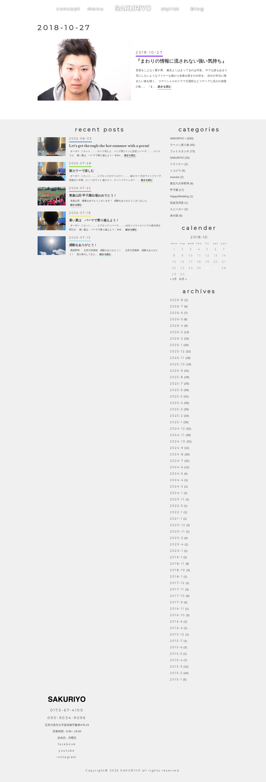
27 (215, 268)
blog (197, 8)
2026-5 (176, 319)
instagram (67, 757)
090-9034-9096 (67, 718)
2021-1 (176, 518)
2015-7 (176, 641)
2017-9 (176, 602)
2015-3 (176, 666)
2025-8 (176, 377)
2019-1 (176, 557)
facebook (67, 744)
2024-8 (177, 454)
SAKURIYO (177, 157)
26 (207, 268)
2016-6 (176, 621)
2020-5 (176, 538)
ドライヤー (177, 164)
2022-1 (176, 512)
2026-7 (176, 306)
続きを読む (164, 86)
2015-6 (176, 647)
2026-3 (176, 332)
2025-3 (176, 409)
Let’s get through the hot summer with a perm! (109, 146)
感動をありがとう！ (83, 245)
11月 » (183, 278)
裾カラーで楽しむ (81, 170)
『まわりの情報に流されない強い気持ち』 (181, 61)
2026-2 (176, 338)
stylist (170, 8)
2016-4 (176, 628)
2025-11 (177, 358)
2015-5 (176, 654)
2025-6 (176, 390)
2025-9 (176, 370)
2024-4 (177, 480)
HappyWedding (179, 196)
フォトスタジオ (179, 151)
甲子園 (174, 189)
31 (191, 274)
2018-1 (176, 576)
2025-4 (176, 403)
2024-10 (178, 441)
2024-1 (176, 493)
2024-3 (176, 486)
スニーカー (177, 209)
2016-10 (177, 615)
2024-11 (177, 435)
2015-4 (176, 660)
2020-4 (177, 544)
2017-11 (177, 589)
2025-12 (177, 351)
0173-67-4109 (66, 710)
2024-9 (177, 448)
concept (68, 8)
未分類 (174, 215)
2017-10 (177, 596)
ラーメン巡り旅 (179, 144)
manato (174, 177)
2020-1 (176, 551)
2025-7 (176, 383)
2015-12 (177, 634)
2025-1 (176, 422)
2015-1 (176, 679)
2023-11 (177, 499)
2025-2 (176, 416)
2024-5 (176, 473)
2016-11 (177, 608)
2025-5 (176, 396)
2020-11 (177, 531)
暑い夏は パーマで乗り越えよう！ (94, 220)
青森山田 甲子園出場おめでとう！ (93, 195)
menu (95, 8)
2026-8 (177, 300)
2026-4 (176, 325)
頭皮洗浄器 (177, 202)
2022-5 (176, 506)
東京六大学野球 (179, 183)
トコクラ (175, 170)
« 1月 (173, 278)
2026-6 (176, 313)
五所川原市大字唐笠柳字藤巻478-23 (67, 724)
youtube (67, 750)
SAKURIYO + (178, 138)
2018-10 (178, 570)
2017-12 (177, 583)
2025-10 (177, 364)
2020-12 (178, 525)
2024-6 (176, 467)
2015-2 (176, 673)
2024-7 (177, 461)
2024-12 (177, 428)
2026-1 (176, 345)
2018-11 (177, 563)
